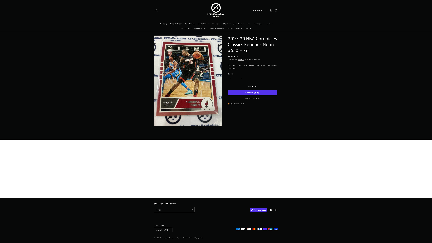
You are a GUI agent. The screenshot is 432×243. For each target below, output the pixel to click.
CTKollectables (164, 238)
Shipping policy (198, 238)
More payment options (252, 98)
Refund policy (187, 238)
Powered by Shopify (175, 238)
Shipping (241, 59)
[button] (156, 10)
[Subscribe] (192, 209)
